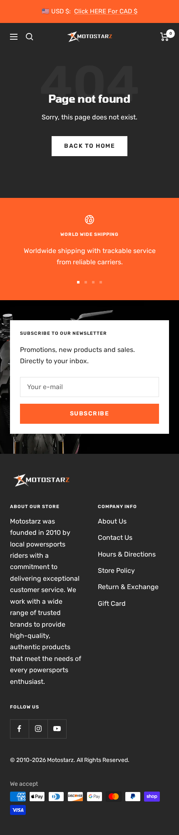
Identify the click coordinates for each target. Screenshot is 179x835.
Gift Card (112, 603)
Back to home (89, 145)
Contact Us (115, 537)
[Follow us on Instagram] (38, 728)
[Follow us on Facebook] (19, 728)
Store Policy (116, 570)
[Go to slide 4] (100, 282)
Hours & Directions (127, 554)
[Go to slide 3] (93, 282)
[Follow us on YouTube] (56, 728)
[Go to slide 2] (86, 282)
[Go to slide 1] (78, 282)
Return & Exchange (128, 587)
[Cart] (164, 37)
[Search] (29, 36)
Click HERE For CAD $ (105, 11)
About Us (112, 521)
